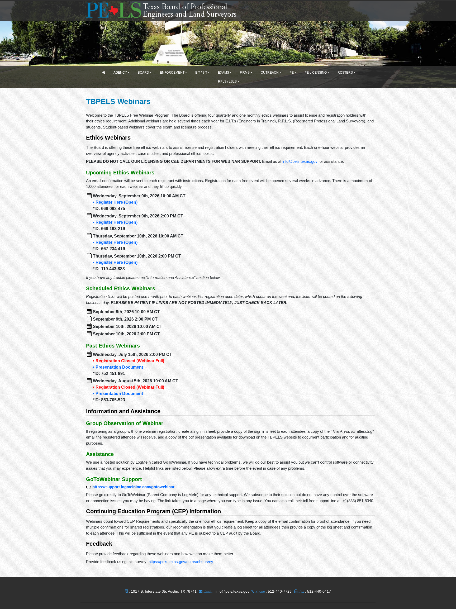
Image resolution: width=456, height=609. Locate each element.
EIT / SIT (201, 72)
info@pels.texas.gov (299, 161)
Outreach (270, 72)
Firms (245, 72)
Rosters (345, 72)
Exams (223, 72)
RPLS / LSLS (227, 81)
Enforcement (172, 72)
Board (143, 72)
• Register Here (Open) (115, 202)
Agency (120, 72)
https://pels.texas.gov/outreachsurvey (181, 561)
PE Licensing (316, 72)
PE (291, 72)
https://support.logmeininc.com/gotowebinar (133, 486)
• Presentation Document (118, 367)
